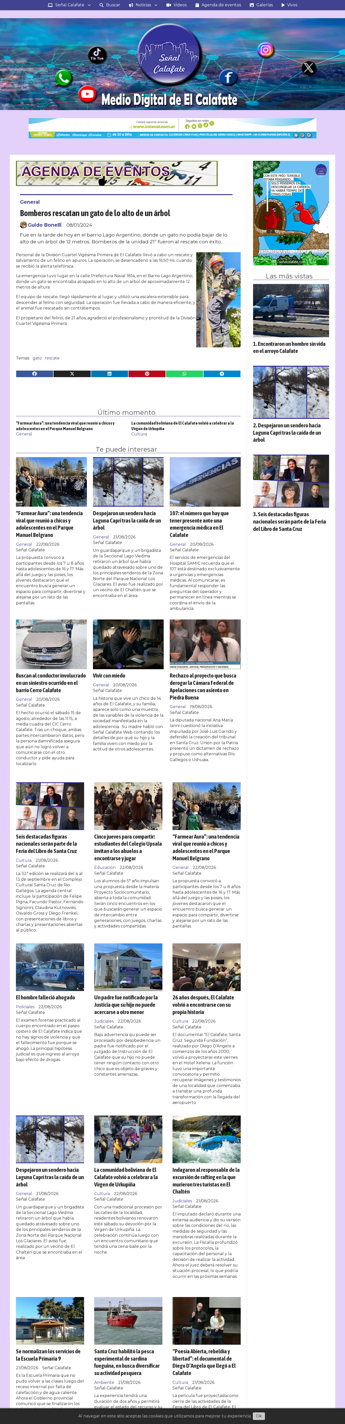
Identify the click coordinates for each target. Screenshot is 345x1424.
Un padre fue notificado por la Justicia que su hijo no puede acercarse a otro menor (126, 1004)
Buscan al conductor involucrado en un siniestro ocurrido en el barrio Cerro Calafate (51, 682)
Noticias (143, 5)
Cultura (139, 434)
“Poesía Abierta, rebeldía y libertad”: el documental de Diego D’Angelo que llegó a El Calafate (204, 1362)
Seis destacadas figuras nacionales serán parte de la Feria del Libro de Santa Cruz (46, 844)
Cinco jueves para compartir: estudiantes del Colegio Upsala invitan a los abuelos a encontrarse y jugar (128, 847)
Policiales (25, 1006)
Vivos (292, 5)
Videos (180, 5)
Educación (105, 867)
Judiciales (104, 1021)
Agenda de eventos (221, 5)
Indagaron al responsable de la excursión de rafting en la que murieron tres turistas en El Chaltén (206, 1180)
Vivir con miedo (109, 675)
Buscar (113, 5)
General (30, 202)
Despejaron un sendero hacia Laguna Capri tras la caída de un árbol (127, 520)
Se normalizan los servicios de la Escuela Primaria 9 (48, 1355)
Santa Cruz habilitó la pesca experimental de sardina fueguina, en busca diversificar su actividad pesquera (127, 1362)
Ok (259, 1416)
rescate (52, 358)
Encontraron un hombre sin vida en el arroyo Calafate (289, 347)
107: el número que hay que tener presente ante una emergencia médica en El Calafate (199, 524)
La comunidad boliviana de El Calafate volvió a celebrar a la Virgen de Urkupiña (126, 1177)
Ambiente (104, 1382)
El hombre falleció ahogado (45, 997)
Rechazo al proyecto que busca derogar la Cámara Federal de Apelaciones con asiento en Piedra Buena (203, 686)
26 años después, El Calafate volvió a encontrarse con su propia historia (203, 1004)
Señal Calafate (69, 5)
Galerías (264, 5)
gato (37, 358)
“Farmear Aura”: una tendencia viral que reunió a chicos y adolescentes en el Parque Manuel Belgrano (49, 524)
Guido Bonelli (45, 225)
